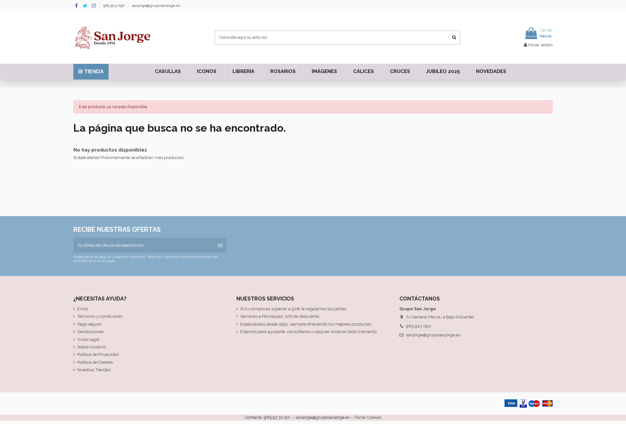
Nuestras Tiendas (94, 369)
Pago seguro (89, 324)
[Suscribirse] (220, 245)
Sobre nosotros (91, 346)
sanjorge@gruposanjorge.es (155, 5)
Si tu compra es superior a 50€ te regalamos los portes (293, 308)
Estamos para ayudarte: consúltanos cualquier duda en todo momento (308, 331)
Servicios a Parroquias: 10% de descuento (279, 316)
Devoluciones (90, 331)
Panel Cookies (368, 417)
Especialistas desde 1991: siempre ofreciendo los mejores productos (305, 324)
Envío (82, 308)
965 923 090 (114, 5)
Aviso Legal (88, 339)
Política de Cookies (95, 362)
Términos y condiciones (100, 316)
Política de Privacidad (98, 354)
